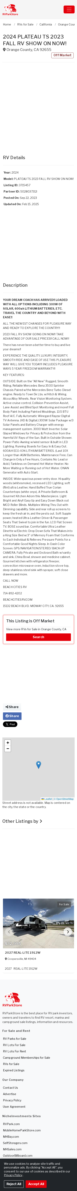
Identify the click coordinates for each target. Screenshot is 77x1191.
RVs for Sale (11, 1064)
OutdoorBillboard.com (17, 1155)
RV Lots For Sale (14, 1045)
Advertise (9, 1094)
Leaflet (48, 798)
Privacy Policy (12, 1100)
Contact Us (10, 1087)
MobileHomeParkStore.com (22, 1130)
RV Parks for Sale (14, 1038)
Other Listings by (20, 821)
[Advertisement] (38, 106)
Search (38, 637)
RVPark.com (11, 1124)
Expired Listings (13, 1070)
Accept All (36, 1184)
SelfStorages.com (15, 1143)
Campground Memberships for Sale (26, 1057)
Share (13, 707)
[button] (38, 765)
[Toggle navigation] (69, 9)
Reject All (14, 1184)
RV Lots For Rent (14, 1051)
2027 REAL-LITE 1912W (22, 952)
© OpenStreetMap (64, 798)
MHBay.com (11, 1136)
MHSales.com (12, 1149)
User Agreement (14, 1106)
